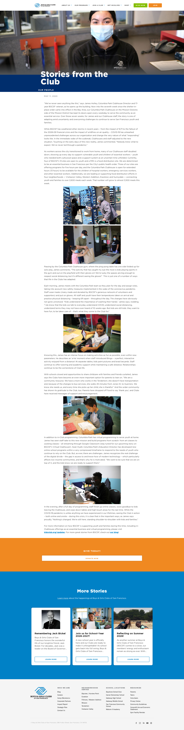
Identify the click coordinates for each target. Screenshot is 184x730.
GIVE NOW (140, 5)
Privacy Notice (135, 701)
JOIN (155, 5)
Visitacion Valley (87, 709)
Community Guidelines (138, 704)
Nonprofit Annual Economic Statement (140, 708)
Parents (133, 692)
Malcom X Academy (113, 709)
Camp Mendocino (63, 698)
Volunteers (134, 698)
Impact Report (62, 704)
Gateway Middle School (114, 701)
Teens (132, 695)
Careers (60, 695)
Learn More (51, 659)
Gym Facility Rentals (137, 712)
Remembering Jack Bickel (50, 633)
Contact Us (61, 710)
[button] (67, 5)
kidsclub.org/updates (54, 532)
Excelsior (85, 697)
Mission (84, 703)
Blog (59, 692)
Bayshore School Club (114, 692)
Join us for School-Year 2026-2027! (90, 634)
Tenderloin (85, 706)
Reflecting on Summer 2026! (130, 634)
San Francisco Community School (115, 705)
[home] (44, 5)
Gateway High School (113, 698)
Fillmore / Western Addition (91, 700)
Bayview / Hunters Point (90, 694)
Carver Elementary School (115, 695)
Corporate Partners (64, 701)
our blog (114, 532)
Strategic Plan (62, 707)
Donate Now (92, 558)
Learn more (63, 598)
